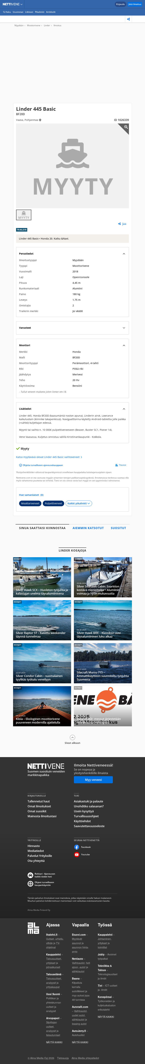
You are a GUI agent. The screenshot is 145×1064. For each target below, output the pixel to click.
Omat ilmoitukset (39, 806)
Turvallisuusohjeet (86, 816)
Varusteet (25, 327)
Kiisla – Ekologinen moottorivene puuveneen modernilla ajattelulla (42, 706)
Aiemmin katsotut (88, 528)
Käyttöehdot (82, 821)
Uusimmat (18, 11)
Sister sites (22, 4)
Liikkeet (29, 11)
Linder (47, 25)
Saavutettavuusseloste (89, 826)
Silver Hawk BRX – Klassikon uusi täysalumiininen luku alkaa (103, 620)
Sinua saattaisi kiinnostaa (42, 528)
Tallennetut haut (39, 801)
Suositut (118, 528)
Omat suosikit (37, 811)
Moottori (24, 345)
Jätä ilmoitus (135, 4)
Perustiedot (26, 253)
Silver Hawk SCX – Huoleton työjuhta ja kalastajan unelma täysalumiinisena (42, 577)
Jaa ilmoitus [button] (128, 19)
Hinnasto (34, 846)
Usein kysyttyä (84, 811)
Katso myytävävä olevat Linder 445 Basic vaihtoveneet (48, 457)
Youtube (85, 854)
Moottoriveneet (30, 503)
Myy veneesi (93, 780)
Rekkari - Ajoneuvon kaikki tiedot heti (45, 875)
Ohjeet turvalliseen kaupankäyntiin (44, 884)
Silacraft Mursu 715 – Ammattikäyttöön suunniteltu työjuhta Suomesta (103, 663)
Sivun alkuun (72, 742)
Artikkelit (51, 11)
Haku (8, 11)
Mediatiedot (36, 851)
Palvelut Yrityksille (40, 856)
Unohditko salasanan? (89, 806)
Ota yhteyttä (36, 861)
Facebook (86, 847)
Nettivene (12, 4)
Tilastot (122, 465)
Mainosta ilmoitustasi (42, 816)
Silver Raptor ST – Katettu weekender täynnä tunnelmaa (42, 620)
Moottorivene (33, 25)
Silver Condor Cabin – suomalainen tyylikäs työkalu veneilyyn (42, 663)
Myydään (19, 25)
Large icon (123, 129)
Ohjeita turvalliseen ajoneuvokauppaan (43, 465)
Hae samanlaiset (31, 495)
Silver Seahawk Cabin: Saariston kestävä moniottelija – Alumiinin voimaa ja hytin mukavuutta (103, 577)
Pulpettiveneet (53, 503)
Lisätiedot (25, 408)
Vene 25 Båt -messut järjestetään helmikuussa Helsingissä (103, 706)
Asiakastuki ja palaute (88, 801)
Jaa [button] (124, 224)
